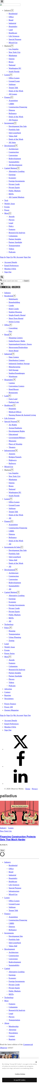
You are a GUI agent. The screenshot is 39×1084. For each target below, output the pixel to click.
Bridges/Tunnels (15, 457)
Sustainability (14, 162)
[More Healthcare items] (14, 405)
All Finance (13, 120)
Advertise (8, 689)
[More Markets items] (12, 45)
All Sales (12, 142)
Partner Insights (15, 239)
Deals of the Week (16, 91)
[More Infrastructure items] (16, 450)
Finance (7, 97)
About (6, 1023)
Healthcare (13, 33)
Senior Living (14, 322)
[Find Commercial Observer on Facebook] (20, 766)
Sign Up (9, 257)
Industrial (12, 23)
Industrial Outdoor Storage (19, 363)
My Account (18, 257)
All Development (15, 165)
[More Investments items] (15, 123)
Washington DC (15, 68)
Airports (12, 454)
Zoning (11, 640)
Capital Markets (10, 168)
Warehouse (13, 376)
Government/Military (17, 438)
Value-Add (13, 136)
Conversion (13, 155)
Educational (13, 434)
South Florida (14, 71)
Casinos (12, 383)
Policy (11, 226)
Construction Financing (18, 107)
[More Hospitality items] (14, 379)
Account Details (10, 262)
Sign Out (27, 257)
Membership (14, 1026)
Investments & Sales (12, 547)
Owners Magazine (11, 710)
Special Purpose (15, 39)
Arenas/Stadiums (15, 428)
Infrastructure (9, 450)
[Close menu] (2, 283)
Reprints (7, 695)
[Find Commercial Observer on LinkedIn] (20, 784)
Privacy (35, 789)
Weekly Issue (9, 204)
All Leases (13, 94)
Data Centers (14, 357)
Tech (6, 200)
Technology (9, 624)
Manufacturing (14, 367)
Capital (7, 968)
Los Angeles (13, 49)
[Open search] (2, 277)
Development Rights (17, 431)
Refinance (13, 113)
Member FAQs (10, 269)
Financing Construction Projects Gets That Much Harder (18, 838)
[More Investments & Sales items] (21, 547)
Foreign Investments (17, 181)
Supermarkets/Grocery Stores (20, 344)
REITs (11, 194)
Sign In (3, 257)
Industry (7, 293)
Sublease (12, 84)
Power (6, 210)
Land (11, 30)
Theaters (12, 447)
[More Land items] (9, 395)
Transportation (14, 245)
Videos (11, 249)
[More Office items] (10, 325)
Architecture (13, 149)
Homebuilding (14, 302)
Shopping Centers (16, 338)
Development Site (16, 936)
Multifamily (13, 299)
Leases (7, 75)
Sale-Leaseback (15, 133)
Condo (11, 305)
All (10, 518)
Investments (9, 123)
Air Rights (13, 425)
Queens (12, 59)
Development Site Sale (18, 126)
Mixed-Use (13, 42)
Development (9, 146)
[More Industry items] (12, 10)
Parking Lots (14, 402)
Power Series (9, 653)
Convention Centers (16, 386)
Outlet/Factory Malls (17, 341)
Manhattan (13, 55)
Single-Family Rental (17, 315)
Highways (13, 460)
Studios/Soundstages (17, 373)
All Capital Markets (16, 197)
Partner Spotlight (15, 242)
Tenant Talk (13, 88)
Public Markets (15, 191)
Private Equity (14, 187)
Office (11, 17)
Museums (12, 441)
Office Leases (14, 78)
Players (11, 220)
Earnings (12, 174)
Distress (12, 110)
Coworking (13, 328)
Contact (7, 692)
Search (26, 281)
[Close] (36, 1062)
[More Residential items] (14, 296)
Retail (11, 20)
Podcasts (12, 252)
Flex (10, 331)
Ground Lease (14, 81)
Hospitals (12, 408)
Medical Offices (15, 412)
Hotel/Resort (14, 389)
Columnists (13, 236)
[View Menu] (2, 1)
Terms (27, 789)
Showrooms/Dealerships (18, 347)
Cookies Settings (20, 1074)
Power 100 (8, 707)
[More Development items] (16, 145)
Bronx (11, 62)
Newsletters (9, 698)
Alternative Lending (16, 171)
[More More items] (10, 213)
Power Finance (10, 704)
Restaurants (13, 392)
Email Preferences (11, 265)
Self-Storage (13, 370)
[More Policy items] (10, 627)
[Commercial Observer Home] (10, 5)
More (6, 213)
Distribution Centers (17, 360)
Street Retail (13, 351)
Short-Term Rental (16, 318)
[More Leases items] (11, 75)
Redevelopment (15, 158)
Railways (12, 463)
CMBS (11, 104)
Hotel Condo (14, 309)
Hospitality (13, 26)
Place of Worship (15, 444)
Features (12, 229)
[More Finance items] (12, 97)
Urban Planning (15, 637)
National (12, 65)
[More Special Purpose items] (18, 421)
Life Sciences (14, 36)
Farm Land (13, 399)
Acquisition (13, 100)
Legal (11, 223)
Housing (12, 631)
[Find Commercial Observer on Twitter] (20, 749)
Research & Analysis (17, 233)
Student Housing (15, 312)
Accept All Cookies (19, 1080)
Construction (14, 152)
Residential (13, 13)
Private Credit (14, 184)
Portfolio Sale (14, 129)
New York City (14, 52)
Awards (12, 216)
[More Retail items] (10, 334)
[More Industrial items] (13, 354)
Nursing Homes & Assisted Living (22, 415)
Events (7, 207)
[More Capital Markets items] (18, 168)
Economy (12, 178)
